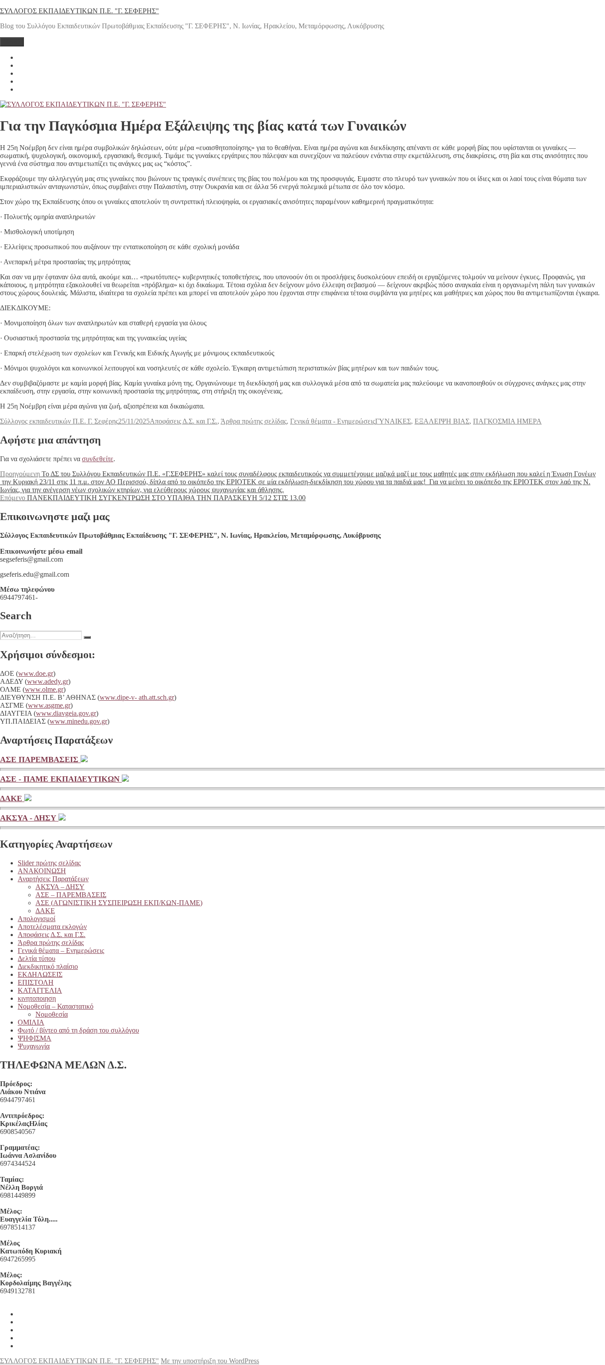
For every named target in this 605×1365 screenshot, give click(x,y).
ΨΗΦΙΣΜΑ (34, 1038)
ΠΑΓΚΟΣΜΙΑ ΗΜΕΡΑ (507, 421)
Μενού (12, 42)
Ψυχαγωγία (34, 1046)
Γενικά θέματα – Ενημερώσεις (61, 950)
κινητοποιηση (37, 998)
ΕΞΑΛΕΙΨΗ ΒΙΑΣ (442, 421)
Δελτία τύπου (36, 958)
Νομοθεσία (51, 1014)
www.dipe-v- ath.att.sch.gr (137, 697)
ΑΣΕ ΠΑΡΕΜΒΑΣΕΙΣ (40, 759)
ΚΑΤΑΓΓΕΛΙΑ (40, 990)
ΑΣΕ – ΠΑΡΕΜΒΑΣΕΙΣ (70, 894)
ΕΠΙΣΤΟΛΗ (36, 982)
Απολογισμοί (36, 918)
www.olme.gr (44, 689)
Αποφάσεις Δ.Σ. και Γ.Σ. (183, 421)
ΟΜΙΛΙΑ (31, 1022)
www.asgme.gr (49, 705)
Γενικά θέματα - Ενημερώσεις (332, 421)
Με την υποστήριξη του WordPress (210, 1361)
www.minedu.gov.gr (78, 721)
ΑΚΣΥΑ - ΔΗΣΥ (29, 818)
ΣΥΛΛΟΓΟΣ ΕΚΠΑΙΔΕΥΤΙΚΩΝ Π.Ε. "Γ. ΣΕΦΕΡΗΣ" (79, 11)
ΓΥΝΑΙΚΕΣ (393, 421)
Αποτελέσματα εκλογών (52, 926)
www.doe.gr (35, 673)
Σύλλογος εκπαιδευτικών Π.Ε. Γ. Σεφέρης (59, 421)
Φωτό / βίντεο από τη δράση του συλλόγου (78, 1030)
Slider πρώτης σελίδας (49, 863)
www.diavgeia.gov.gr (66, 713)
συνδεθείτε (97, 459)
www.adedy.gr (47, 681)
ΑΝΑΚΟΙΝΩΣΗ (42, 871)
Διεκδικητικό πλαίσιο (48, 966)
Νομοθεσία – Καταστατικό (55, 1006)
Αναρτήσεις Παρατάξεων (53, 879)
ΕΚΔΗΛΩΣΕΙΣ (40, 974)
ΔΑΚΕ (12, 798)
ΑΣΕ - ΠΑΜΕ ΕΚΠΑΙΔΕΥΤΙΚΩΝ (61, 779)
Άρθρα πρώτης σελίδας (254, 421)
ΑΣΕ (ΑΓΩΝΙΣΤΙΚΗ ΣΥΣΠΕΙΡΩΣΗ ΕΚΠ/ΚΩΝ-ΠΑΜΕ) (118, 902)
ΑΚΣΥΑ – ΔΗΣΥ (60, 887)
